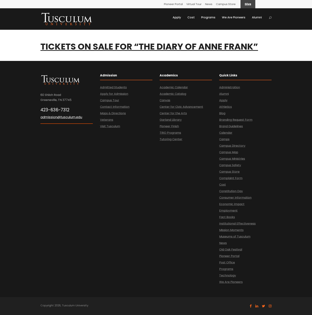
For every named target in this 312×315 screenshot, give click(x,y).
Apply (177, 17)
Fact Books (227, 217)
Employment (228, 210)
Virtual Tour (194, 4)
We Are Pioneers (233, 17)
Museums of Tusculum (234, 236)
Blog (222, 113)
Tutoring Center (171, 139)
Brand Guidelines (231, 126)
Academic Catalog (173, 94)
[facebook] (251, 306)
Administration (229, 87)
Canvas (165, 100)
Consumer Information (235, 198)
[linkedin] (256, 306)
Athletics (225, 107)
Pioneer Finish (169, 126)
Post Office (227, 262)
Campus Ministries (232, 159)
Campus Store (226, 4)
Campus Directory (232, 146)
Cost (191, 17)
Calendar (225, 133)
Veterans (106, 120)
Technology (227, 275)
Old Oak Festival (230, 249)
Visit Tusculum (110, 126)
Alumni (257, 17)
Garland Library (171, 120)
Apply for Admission (114, 94)
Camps (224, 139)
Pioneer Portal (173, 4)
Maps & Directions (113, 113)
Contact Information (114, 107)
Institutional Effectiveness (237, 223)
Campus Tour (109, 100)
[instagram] (270, 306)
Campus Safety (230, 165)
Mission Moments (231, 230)
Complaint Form (230, 178)
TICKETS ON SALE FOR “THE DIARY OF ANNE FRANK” (149, 47)
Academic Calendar (174, 87)
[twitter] (263, 306)
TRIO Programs (170, 133)
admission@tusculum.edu (61, 117)
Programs (208, 17)
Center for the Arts (173, 113)
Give (248, 4)
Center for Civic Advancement (181, 107)
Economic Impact (231, 204)
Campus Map (228, 152)
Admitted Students (113, 87)
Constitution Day (231, 191)
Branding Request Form (235, 120)
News (208, 4)
